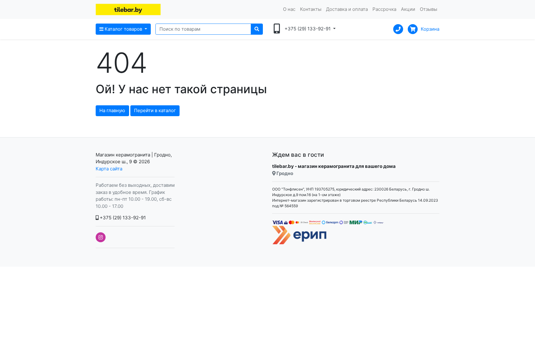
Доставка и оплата (347, 9)
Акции (408, 9)
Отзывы (428, 9)
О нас (289, 9)
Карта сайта (109, 169)
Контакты (310, 9)
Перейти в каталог (155, 110)
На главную (112, 110)
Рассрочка (384, 9)
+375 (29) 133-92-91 (122, 218)
